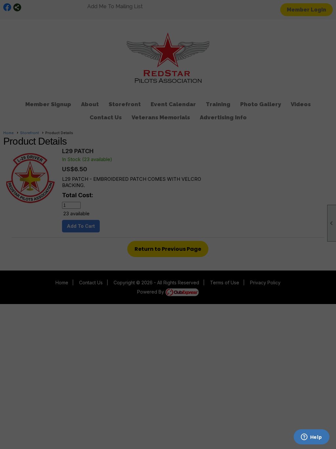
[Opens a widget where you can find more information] (311, 437)
